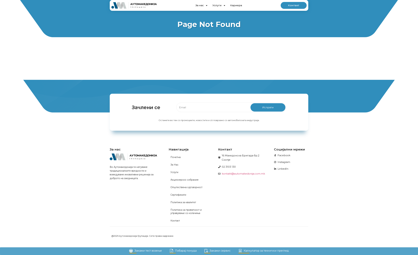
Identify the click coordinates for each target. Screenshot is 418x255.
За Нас (174, 164)
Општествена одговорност (186, 187)
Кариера (236, 5)
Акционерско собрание (184, 179)
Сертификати (178, 194)
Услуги (217, 5)
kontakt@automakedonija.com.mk (243, 173)
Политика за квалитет (183, 202)
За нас (199, 5)
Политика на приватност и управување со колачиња (186, 211)
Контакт (175, 220)
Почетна (175, 157)
